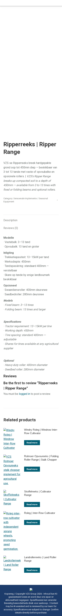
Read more (32, 443)
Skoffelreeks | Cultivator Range (37, 493)
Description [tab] (10, 220)
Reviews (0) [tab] (10, 228)
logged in (24, 393)
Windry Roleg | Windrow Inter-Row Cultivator (41, 431)
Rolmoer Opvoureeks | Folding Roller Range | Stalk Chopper (41, 458)
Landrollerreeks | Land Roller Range (40, 559)
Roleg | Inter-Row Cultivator (39, 512)
